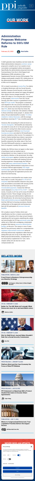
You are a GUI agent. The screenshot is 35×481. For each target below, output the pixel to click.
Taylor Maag (8, 398)
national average (6, 111)
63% (5, 109)
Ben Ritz (7, 341)
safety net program (7, 157)
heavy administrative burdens (18, 163)
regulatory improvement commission (12, 230)
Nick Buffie (24, 51)
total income (15, 98)
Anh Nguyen (12, 283)
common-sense (26, 64)
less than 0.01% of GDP (19, 190)
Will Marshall (10, 429)
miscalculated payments (9, 188)
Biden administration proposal (10, 200)
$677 (16, 119)
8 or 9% (24, 179)
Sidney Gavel (19, 283)
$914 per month (10, 102)
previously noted (25, 220)
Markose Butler (9, 312)
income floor (22, 86)
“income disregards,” (7, 125)
